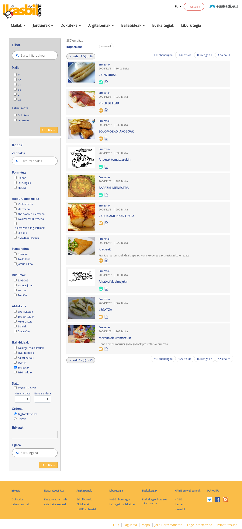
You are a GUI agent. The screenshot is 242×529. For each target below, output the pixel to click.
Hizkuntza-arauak (28, 237)
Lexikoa (22, 233)
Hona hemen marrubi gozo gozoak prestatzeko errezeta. (133, 344)
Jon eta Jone (25, 285)
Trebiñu (22, 295)
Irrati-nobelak (26, 352)
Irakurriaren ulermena (31, 219)
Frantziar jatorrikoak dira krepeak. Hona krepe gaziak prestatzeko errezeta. (144, 255)
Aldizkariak (83, 504)
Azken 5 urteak (27, 388)
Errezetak (23, 367)
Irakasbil (180, 509)
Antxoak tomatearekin (114, 159)
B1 (19, 84)
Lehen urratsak (20, 504)
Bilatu (51, 130)
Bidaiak (22, 326)
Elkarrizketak (25, 311)
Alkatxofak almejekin (113, 281)
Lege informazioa (200, 525)
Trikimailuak (25, 372)
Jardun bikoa (25, 264)
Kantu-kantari (26, 357)
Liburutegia (191, 25)
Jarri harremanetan (168, 525)
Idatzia (22, 187)
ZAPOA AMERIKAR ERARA (116, 216)
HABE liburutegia (119, 499)
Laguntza (130, 525)
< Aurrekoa (185, 55)
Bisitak (22, 419)
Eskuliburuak (84, 499)
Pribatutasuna (227, 525)
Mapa (146, 525)
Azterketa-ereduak (55, 504)
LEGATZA (105, 310)
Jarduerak (23, 120)
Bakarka (23, 254)
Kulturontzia (25, 321)
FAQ (116, 525)
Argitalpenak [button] (99, 25)
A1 (19, 75)
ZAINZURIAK (108, 75)
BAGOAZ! (23, 280)
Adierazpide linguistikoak (30, 228)
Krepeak (105, 249)
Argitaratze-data (27, 414)
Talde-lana (24, 259)
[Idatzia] (106, 82)
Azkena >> (224, 55)
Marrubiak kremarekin (115, 338)
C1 (19, 94)
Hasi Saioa (194, 6)
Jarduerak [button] (42, 25)
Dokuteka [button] (69, 25)
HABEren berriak (87, 509)
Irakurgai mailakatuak (31, 348)
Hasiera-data (22, 393)
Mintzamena (25, 204)
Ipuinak (22, 362)
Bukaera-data (42, 393)
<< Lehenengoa (163, 55)
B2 (19, 89)
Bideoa (22, 178)
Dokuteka (23, 115)
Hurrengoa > (204, 55)
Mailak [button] (17, 25)
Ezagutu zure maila (55, 499)
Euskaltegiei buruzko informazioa (154, 501)
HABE (178, 499)
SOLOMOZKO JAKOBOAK (116, 131)
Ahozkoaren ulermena (31, 214)
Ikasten (179, 504)
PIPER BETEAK (109, 103)
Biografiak (24, 331)
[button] (80, 56)
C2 (19, 99)
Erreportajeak (26, 316)
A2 (19, 80)
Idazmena (24, 209)
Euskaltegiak (163, 25)
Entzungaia (24, 183)
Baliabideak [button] (131, 25)
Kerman (22, 290)
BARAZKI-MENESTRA (114, 188)
